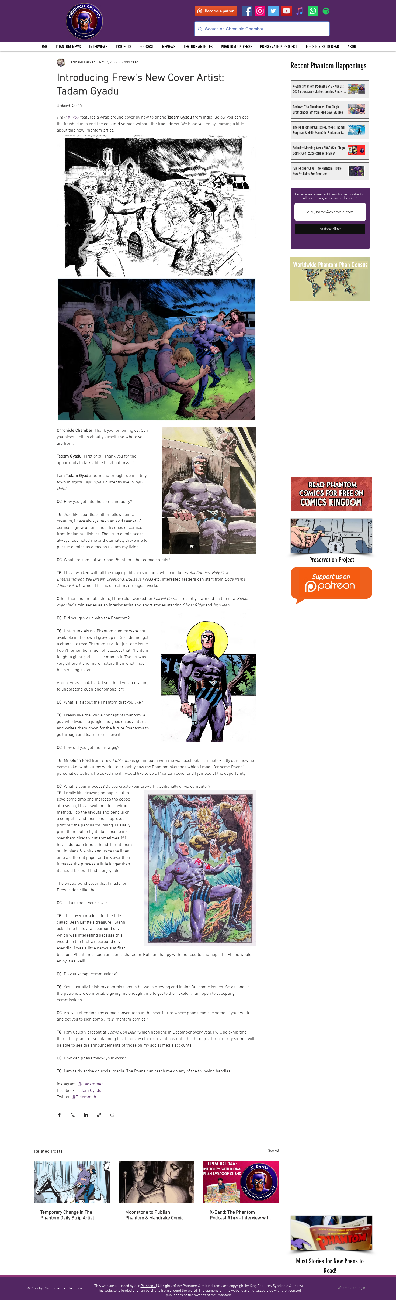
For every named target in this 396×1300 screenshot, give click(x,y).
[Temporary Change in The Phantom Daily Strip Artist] (72, 1182)
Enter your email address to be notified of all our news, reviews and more (330, 196)
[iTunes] (299, 11)
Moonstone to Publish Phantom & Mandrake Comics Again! (155, 1215)
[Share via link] (99, 1114)
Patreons (148, 1286)
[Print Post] (112, 1114)
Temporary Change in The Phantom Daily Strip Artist (67, 1215)
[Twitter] (273, 11)
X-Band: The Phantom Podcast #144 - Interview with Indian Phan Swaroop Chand (240, 1215)
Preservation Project (331, 560)
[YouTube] (286, 11)
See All (273, 1150)
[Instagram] (260, 11)
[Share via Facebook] (59, 1114)
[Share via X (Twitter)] (72, 1114)
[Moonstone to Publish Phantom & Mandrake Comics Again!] (156, 1182)
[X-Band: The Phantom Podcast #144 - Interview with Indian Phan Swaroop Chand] (241, 1182)
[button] (123, 46)
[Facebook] (247, 11)
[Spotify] (326, 11)
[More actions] (253, 62)
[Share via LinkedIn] (85, 1114)
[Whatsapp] (313, 11)
